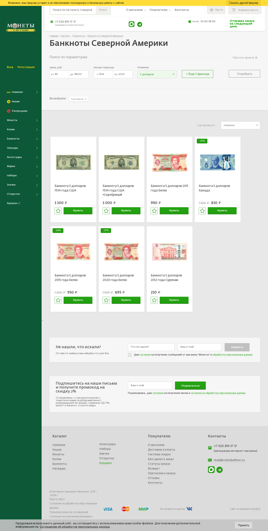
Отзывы (154, 478)
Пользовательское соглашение (68, 512)
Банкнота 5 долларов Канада (214, 188)
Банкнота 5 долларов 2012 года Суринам (166, 278)
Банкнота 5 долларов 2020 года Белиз (118, 278)
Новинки (58, 445)
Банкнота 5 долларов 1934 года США (70, 188)
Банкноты (59, 464)
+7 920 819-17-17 (65, 21)
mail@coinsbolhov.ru (229, 460)
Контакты (182, 10)
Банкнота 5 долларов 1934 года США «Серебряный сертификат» (118, 191)
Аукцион (105, 463)
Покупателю (158, 10)
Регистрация (26, 67)
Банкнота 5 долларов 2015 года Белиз (70, 278)
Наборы (105, 449)
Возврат (154, 468)
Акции (56, 449)
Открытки (106, 458)
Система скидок (159, 454)
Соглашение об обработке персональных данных (75, 526)
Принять (243, 525)
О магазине (134, 10)
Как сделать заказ (161, 459)
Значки (104, 453)
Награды (59, 468)
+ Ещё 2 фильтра (197, 74)
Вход (10, 67)
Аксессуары (107, 444)
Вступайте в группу (172, 509)
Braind (256, 509)
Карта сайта (57, 499)
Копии (56, 459)
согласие (145, 355)
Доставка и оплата (161, 449)
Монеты (58, 454)
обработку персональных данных (232, 355)
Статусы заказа (159, 464)
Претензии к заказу (162, 473)
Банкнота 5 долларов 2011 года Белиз (169, 188)
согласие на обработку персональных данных (218, 393)
